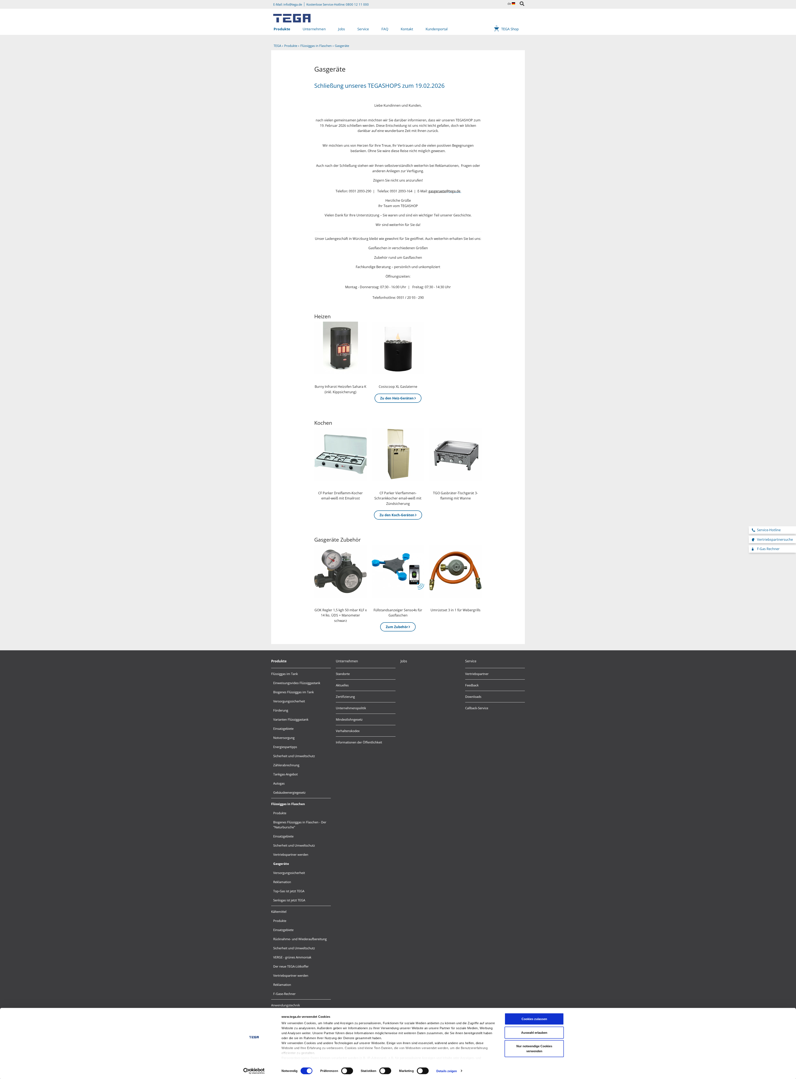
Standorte (343, 674)
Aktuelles (342, 685)
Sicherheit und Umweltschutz (294, 756)
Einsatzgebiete (283, 728)
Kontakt (407, 29)
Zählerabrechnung (286, 765)
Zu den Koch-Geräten (397, 515)
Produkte (282, 29)
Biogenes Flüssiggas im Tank (293, 692)
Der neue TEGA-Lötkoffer (291, 966)
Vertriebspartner (477, 674)
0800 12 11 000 (357, 4)
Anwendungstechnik (285, 1005)
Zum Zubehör (397, 627)
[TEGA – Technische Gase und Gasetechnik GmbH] (292, 16)
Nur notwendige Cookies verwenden (534, 1048)
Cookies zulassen (534, 1019)
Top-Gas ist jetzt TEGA (288, 891)
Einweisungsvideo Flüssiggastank (296, 683)
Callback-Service (476, 708)
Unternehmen (314, 29)
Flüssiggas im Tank (284, 674)
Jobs (341, 29)
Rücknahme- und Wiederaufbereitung (300, 939)
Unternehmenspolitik (351, 708)
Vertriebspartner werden (290, 854)
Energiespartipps (285, 747)
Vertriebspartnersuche (775, 539)
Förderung (280, 710)
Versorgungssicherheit (289, 701)
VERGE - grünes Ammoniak (292, 957)
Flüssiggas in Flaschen (288, 804)
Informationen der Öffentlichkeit (359, 742)
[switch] (347, 1070)
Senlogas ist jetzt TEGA (289, 900)
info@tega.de (292, 4)
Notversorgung (284, 738)
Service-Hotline (769, 530)
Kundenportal (437, 29)
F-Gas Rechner (768, 549)
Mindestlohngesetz (349, 719)
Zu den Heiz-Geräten (397, 398)
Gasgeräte (281, 864)
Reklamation (282, 882)
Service (363, 29)
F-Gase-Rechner (284, 994)
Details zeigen (446, 1071)
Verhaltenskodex (348, 731)
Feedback (472, 685)
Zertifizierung (345, 697)
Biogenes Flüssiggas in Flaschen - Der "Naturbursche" (299, 824)
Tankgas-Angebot (285, 774)
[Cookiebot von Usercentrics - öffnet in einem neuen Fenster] (254, 1071)
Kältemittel (278, 911)
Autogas (279, 783)
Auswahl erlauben (534, 1032)
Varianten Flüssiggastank (290, 719)
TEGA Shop (510, 29)
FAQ (384, 29)
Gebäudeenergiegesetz (289, 792)
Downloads (473, 697)
